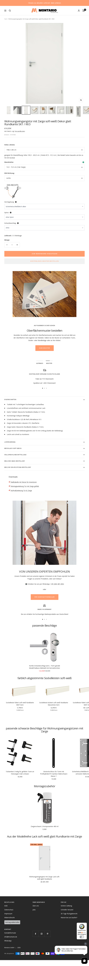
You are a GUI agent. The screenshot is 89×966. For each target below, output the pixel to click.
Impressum (8, 914)
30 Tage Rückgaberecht (69, 914)
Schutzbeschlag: (10, 223)
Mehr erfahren (56, 3)
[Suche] (10, 11)
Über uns (36, 906)
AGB (5, 906)
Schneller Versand (67, 910)
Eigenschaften (10, 399)
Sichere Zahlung (66, 906)
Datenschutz (8, 910)
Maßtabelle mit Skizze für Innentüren (23, 482)
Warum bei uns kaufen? (69, 917)
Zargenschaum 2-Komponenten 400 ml (44, 826)
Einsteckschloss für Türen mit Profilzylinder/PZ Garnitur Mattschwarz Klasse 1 (53, 773)
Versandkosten (20, 131)
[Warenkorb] (83, 11)
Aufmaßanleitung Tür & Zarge (21, 491)
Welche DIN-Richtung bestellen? (17, 467)
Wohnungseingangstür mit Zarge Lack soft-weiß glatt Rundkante (44, 878)
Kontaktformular (10, 933)
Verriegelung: (9, 202)
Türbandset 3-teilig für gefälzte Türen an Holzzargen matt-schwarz (20, 772)
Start (5, 19)
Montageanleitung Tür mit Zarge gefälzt (24, 486)
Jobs (34, 910)
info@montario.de (10, 937)
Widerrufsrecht (9, 917)
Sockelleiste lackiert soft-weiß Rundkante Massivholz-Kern (53, 704)
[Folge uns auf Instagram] (41, 934)
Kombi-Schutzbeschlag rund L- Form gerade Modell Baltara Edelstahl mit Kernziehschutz (44, 667)
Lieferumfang (10, 442)
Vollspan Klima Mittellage (15, 455)
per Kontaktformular (45, 597)
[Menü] (85, 924)
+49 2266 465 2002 (57, 584)
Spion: (6, 212)
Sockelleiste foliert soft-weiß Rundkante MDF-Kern (20, 704)
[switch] (82, 937)
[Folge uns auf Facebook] (36, 934)
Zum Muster (44, 348)
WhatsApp (8, 941)
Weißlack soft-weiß (13, 448)
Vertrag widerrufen (12, 922)
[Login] (79, 10)
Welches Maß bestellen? (14, 461)
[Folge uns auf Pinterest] (47, 934)
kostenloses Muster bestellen (44, 261)
